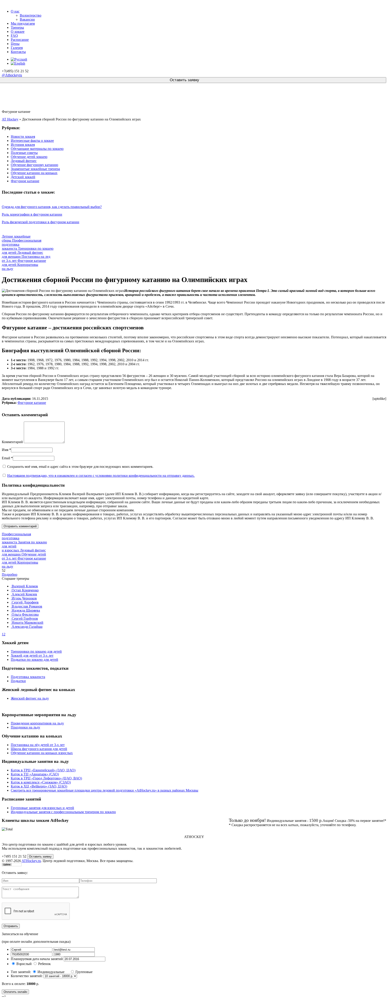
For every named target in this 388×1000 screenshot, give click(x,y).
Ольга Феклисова (25, 614)
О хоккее (17, 31)
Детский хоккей (23, 177)
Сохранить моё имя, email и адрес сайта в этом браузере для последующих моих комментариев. (80, 466)
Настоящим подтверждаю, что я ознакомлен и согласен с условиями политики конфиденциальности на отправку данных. (101, 475)
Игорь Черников (24, 598)
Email (6, 458)
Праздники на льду (25, 727)
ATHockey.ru (31, 861)
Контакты (18, 52)
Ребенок (44, 964)
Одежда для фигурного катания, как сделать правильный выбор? (52, 207)
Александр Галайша (26, 626)
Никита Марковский (27, 622)
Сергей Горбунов (24, 618)
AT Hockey (10, 119)
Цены (15, 44)
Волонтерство (30, 15)
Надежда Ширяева (25, 610)
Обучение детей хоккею (29, 157)
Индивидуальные (51, 972)
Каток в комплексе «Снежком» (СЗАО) (41, 782)
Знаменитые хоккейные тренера (35, 169)
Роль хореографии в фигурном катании (32, 214)
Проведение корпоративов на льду (37, 723)
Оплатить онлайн (15, 991)
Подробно (9, 574)
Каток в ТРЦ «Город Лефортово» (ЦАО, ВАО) (46, 778)
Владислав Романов (26, 606)
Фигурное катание (25, 181)
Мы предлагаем (23, 23)
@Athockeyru (12, 75)
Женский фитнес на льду (30, 698)
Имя (5, 450)
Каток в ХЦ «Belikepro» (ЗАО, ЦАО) (39, 786)
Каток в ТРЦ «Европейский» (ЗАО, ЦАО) (43, 770)
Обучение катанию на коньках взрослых (42, 753)
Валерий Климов (24, 586)
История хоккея (23, 145)
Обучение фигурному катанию (34, 165)
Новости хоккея (23, 136)
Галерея (17, 48)
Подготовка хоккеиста (28, 677)
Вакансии (27, 19)
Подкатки (18, 681)
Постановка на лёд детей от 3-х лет (38, 745)
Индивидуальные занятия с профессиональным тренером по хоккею (63, 812)
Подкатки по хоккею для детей (34, 659)
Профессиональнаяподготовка (16, 538)
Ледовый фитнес (24, 161)
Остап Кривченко (25, 590)
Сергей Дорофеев (25, 602)
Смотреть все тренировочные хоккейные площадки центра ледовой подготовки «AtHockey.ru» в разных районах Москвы (104, 790)
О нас (15, 11)
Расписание (20, 40)
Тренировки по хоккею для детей (36, 651)
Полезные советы (24, 153)
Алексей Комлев (24, 594)
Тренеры (17, 27)
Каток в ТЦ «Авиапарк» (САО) (35, 774)
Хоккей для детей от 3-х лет (32, 655)
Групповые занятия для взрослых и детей (42, 808)
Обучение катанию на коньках (34, 173)
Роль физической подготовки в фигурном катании (40, 222)
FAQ (14, 35)
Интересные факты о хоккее (32, 140)
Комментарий (12, 442)
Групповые (84, 972)
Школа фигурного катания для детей (39, 749)
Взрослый (24, 964)
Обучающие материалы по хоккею (37, 149)
